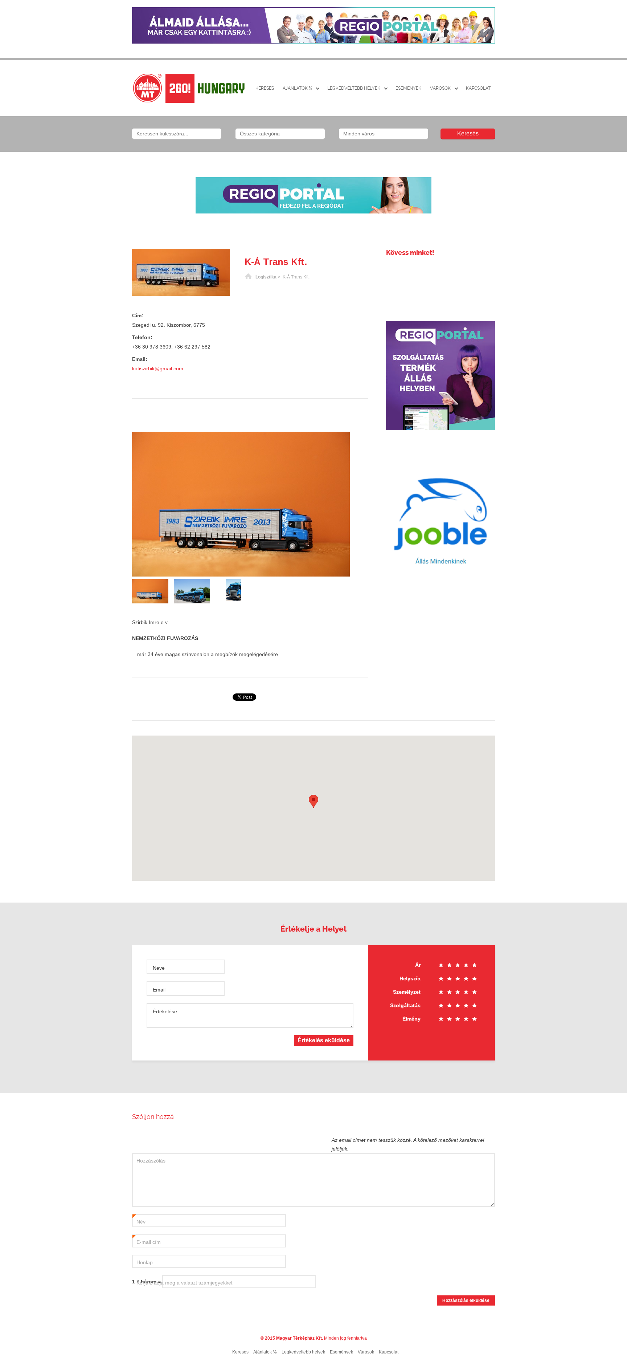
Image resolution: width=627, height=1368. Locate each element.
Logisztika (265, 277)
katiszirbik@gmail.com (157, 368)
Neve (159, 968)
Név (139, 1222)
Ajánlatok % (297, 88)
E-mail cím (146, 1242)
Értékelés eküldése (324, 1040)
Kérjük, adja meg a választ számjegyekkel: (185, 1283)
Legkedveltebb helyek (353, 88)
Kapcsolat (478, 88)
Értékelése (165, 1011)
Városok (440, 88)
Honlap (144, 1262)
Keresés (264, 88)
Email (159, 990)
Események (408, 88)
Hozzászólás (150, 1161)
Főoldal (248, 277)
